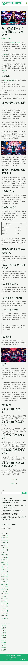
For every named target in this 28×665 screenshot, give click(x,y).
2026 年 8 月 (4, 535)
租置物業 (3, 637)
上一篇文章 (14, 479)
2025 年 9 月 (4, 562)
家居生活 (3, 628)
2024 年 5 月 (4, 601)
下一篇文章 (14, 483)
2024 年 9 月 (4, 591)
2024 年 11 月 (4, 586)
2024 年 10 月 (4, 589)
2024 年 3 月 (4, 606)
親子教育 (3, 645)
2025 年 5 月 (4, 572)
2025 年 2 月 (4, 579)
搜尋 (2, 490)
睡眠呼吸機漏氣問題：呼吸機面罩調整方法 (12, 511)
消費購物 (4, 38)
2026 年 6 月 (4, 540)
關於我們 (8, 655)
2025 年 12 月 (4, 555)
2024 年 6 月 (4, 598)
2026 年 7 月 (4, 537)
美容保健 (3, 640)
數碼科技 (3, 630)
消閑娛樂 (3, 635)
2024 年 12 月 (4, 584)
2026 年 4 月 (4, 545)
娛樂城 (5, 54)
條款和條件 (13, 657)
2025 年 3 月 (4, 576)
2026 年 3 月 (4, 547)
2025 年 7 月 (4, 567)
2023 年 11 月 (4, 616)
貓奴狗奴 (3, 647)
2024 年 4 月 (4, 603)
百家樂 (4, 70)
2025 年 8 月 (4, 564)
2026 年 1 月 (4, 552)
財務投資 (3, 650)
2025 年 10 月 (4, 559)
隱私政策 (19, 655)
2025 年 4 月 (4, 574)
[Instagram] (24, 659)
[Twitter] (22, 659)
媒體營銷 (3, 625)
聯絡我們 (13, 655)
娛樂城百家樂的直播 (9, 80)
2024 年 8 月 (4, 594)
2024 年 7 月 (4, 596)
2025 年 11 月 (4, 557)
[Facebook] (20, 659)
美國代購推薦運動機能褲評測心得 (9, 514)
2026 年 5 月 (4, 542)
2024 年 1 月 (4, 611)
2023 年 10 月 (4, 618)
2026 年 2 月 (4, 550)
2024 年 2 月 (4, 608)
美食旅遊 (3, 642)
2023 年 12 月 (4, 613)
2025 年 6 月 (4, 569)
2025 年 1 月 (4, 581)
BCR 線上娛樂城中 (15, 42)
